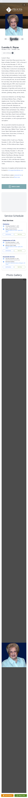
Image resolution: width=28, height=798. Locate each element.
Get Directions (8, 234)
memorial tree (18, 175)
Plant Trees (20, 234)
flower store (17, 177)
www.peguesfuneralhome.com (15, 170)
